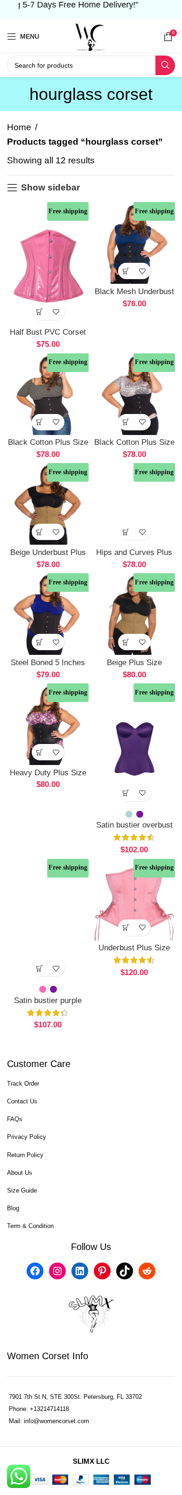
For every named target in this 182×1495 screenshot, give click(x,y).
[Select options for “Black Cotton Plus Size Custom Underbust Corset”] (126, 422)
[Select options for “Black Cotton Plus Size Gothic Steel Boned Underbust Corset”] (40, 422)
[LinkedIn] (79, 1271)
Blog (13, 1208)
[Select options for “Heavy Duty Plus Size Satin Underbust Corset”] (40, 752)
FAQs (14, 1119)
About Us (19, 1172)
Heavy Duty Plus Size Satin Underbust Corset (48, 777)
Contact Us (22, 1101)
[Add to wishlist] (56, 312)
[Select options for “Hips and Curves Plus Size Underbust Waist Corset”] (126, 532)
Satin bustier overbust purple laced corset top (134, 830)
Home (19, 127)
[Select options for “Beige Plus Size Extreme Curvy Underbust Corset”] (126, 642)
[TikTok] (124, 1271)
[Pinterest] (102, 1271)
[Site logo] (91, 36)
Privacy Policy (26, 1136)
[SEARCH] (165, 65)
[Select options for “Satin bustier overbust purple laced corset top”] (126, 793)
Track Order (23, 1083)
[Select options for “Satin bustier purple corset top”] (40, 968)
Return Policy (25, 1154)
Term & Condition (30, 1225)
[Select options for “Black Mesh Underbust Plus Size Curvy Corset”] (126, 271)
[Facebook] (35, 1271)
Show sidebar (50, 187)
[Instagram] (57, 1271)
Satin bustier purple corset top (48, 1005)
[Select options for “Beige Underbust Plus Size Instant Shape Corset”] (40, 532)
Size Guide (22, 1190)
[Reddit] (147, 1271)
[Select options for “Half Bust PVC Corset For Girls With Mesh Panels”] (40, 312)
